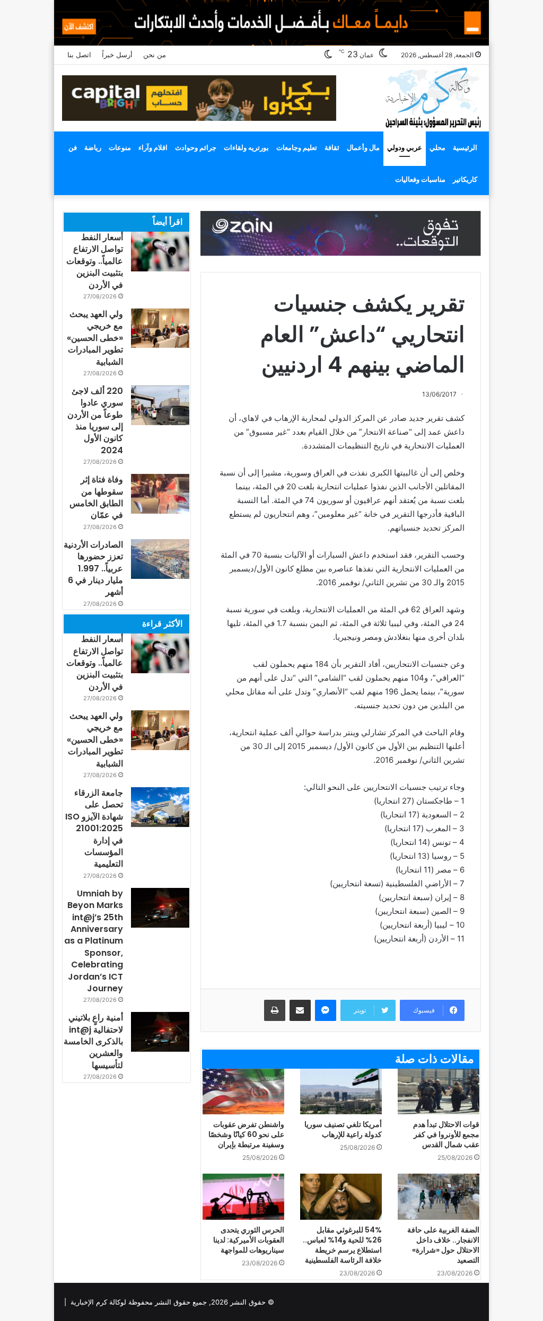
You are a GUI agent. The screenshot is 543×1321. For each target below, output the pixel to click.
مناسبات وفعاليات (420, 179)
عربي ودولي (404, 147)
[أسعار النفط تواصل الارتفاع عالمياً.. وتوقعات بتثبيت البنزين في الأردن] (160, 251)
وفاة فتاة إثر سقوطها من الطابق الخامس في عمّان (96, 497)
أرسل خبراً (117, 54)
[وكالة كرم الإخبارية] (432, 97)
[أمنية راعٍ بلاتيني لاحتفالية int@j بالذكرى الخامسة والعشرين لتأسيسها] (160, 1032)
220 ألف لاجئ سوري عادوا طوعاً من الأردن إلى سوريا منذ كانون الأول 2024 (95, 420)
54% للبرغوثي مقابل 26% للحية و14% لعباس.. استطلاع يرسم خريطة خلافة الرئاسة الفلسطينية (342, 1245)
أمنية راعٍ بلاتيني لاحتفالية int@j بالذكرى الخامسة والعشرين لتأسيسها (93, 1041)
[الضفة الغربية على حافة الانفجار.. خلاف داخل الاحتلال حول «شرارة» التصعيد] (438, 1197)
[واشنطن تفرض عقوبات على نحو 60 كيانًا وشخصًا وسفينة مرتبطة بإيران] (243, 1092)
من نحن (154, 54)
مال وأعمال (363, 147)
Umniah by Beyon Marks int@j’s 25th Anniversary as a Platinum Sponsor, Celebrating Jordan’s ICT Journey (93, 940)
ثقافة (332, 147)
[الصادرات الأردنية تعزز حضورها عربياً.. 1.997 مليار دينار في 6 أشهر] (160, 559)
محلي (437, 147)
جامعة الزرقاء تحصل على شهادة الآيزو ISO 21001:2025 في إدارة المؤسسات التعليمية (94, 828)
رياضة (92, 147)
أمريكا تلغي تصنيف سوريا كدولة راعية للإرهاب (343, 1129)
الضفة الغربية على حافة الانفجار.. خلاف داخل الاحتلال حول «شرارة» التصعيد (443, 1245)
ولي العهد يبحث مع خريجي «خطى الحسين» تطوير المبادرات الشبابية (95, 338)
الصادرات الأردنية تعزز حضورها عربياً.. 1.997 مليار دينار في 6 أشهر (93, 568)
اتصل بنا (79, 54)
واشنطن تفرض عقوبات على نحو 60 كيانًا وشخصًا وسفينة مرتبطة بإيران (246, 1134)
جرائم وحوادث (195, 147)
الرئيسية (465, 147)
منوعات (120, 147)
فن (72, 147)
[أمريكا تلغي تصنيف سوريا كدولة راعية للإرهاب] (341, 1092)
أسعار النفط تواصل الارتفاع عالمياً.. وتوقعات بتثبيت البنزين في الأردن (94, 261)
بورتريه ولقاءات (246, 147)
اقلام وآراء (153, 147)
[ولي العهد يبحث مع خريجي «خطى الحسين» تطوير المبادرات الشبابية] (160, 328)
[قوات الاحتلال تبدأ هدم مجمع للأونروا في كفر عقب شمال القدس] (438, 1092)
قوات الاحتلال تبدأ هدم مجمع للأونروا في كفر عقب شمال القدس (446, 1134)
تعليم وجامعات (296, 147)
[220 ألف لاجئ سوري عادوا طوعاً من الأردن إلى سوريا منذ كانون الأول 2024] (160, 405)
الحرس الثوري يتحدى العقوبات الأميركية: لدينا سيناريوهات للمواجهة (248, 1240)
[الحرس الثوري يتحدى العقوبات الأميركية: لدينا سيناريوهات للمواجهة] (243, 1197)
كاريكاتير (465, 179)
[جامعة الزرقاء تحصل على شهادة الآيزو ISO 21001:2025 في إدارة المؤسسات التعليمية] (160, 807)
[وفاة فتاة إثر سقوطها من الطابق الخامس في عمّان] (160, 494)
